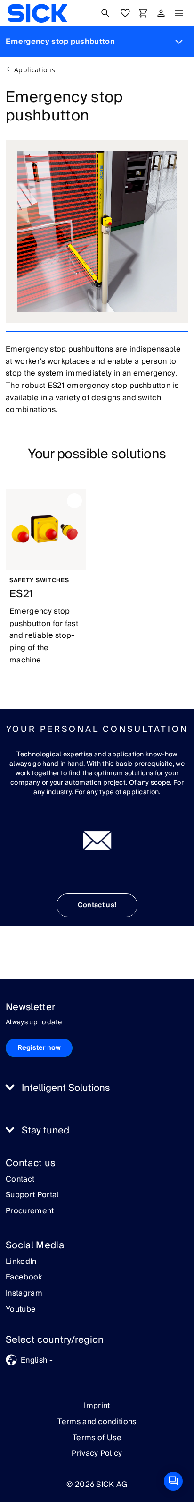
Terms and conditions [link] (96, 1421)
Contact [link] (20, 1180)
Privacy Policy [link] (97, 1453)
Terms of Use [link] (97, 1437)
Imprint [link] (97, 1405)
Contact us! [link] (97, 905)
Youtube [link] (21, 1310)
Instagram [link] (24, 1293)
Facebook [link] (24, 1277)
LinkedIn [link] (21, 1262)
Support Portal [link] (32, 1195)
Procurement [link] (30, 1211)
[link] (37, 13)
